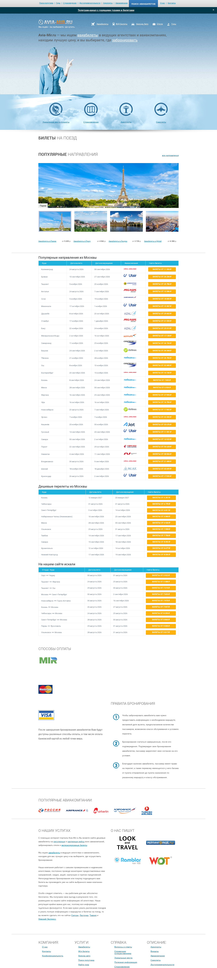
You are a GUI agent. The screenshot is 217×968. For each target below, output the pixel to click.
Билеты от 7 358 (160, 529)
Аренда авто (84, 956)
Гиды (58, 3)
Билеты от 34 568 (161, 350)
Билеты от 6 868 (160, 516)
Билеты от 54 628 (161, 446)
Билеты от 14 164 (161, 373)
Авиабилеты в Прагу (82, 241)
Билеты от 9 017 (160, 632)
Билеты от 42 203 (161, 417)
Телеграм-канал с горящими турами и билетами (106, 10)
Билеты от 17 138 (161, 336)
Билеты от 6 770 (160, 504)
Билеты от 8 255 (160, 613)
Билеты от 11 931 (161, 432)
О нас (162, 3)
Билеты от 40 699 (161, 469)
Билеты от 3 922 (160, 575)
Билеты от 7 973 (160, 600)
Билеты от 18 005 (161, 299)
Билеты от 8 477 (160, 548)
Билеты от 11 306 (161, 269)
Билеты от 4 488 (160, 582)
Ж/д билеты (84, 951)
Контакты (172, 3)
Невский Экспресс (47, 919)
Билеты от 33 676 (161, 424)
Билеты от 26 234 (161, 276)
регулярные (59, 841)
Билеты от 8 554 (160, 554)
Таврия (93, 915)
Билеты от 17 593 (161, 476)
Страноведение (70, 3)
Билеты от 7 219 (160, 588)
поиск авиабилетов (143, 4)
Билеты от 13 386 (161, 291)
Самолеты (161, 122)
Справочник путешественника (122, 952)
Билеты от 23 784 (161, 284)
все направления (170, 155)
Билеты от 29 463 (161, 313)
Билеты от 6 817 (160, 510)
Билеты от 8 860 (160, 619)
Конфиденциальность (52, 956)
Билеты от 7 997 (160, 607)
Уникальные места (123, 958)
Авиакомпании (121, 3)
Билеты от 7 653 (161, 380)
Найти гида (83, 964)
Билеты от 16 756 (161, 402)
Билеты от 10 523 (161, 439)
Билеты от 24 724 (161, 343)
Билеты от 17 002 (161, 409)
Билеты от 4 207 (160, 497)
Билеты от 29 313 (161, 328)
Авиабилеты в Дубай (152, 241)
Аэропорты (108, 3)
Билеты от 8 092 (160, 542)
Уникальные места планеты (56, 122)
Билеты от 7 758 (160, 535)
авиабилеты (87, 35)
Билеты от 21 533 (161, 321)
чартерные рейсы (76, 841)
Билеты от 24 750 (161, 358)
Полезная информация (125, 962)
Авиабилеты (84, 947)
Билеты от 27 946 (161, 395)
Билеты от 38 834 (161, 454)
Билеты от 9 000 (160, 626)
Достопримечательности (89, 3)
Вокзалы (155, 951)
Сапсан (75, 915)
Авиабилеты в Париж (47, 241)
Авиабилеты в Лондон (118, 241)
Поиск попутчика (46, 3)
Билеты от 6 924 (161, 387)
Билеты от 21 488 (161, 461)
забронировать (125, 40)
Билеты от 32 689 (161, 365)
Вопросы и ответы (123, 947)
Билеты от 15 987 (161, 306)
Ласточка (84, 915)
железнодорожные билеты (74, 845)
